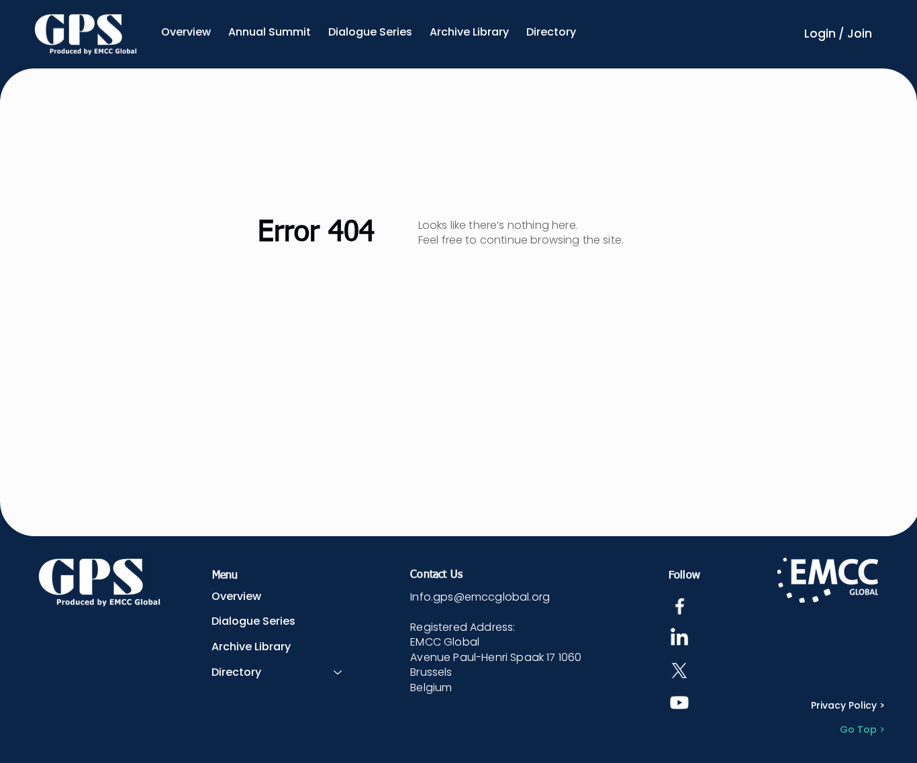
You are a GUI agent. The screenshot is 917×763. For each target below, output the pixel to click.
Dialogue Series (253, 621)
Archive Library (251, 646)
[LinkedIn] (679, 638)
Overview (236, 596)
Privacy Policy (844, 705)
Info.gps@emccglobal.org (480, 597)
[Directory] (338, 672)
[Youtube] (679, 702)
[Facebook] (679, 606)
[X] (679, 670)
